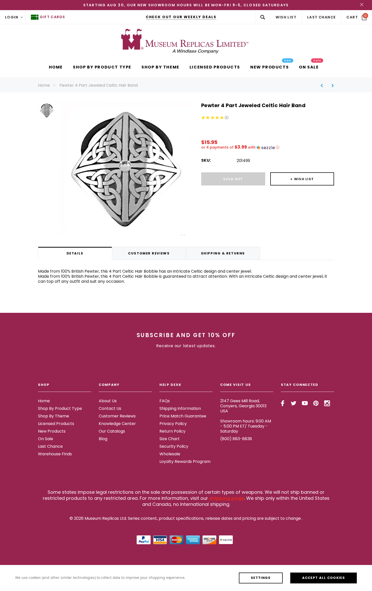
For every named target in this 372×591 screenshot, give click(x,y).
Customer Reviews (117, 416)
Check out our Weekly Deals (181, 16)
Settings (261, 577)
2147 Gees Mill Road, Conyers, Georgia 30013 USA (243, 406)
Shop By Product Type (60, 408)
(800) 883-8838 (236, 439)
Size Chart (169, 439)
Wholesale (169, 454)
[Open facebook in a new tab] (282, 403)
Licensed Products (56, 424)
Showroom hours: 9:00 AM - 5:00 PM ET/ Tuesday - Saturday (245, 426)
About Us (108, 401)
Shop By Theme (53, 416)
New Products (52, 431)
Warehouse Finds (55, 454)
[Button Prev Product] (323, 85)
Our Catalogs (112, 431)
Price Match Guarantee (182, 416)
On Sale (45, 439)
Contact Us (110, 408)
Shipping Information (180, 408)
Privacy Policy (173, 424)
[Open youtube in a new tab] (305, 403)
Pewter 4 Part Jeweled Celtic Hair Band (98, 85)
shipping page (226, 498)
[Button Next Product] (331, 85)
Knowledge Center (117, 424)
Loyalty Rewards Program (185, 461)
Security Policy (173, 446)
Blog (103, 439)
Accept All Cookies (323, 577)
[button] (267, 147)
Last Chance (50, 446)
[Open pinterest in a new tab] (316, 403)
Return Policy (172, 431)
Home (44, 85)
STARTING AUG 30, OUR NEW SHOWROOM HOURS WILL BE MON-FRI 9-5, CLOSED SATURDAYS (186, 5)
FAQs (164, 401)
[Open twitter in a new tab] (294, 403)
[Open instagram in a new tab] (327, 403)
